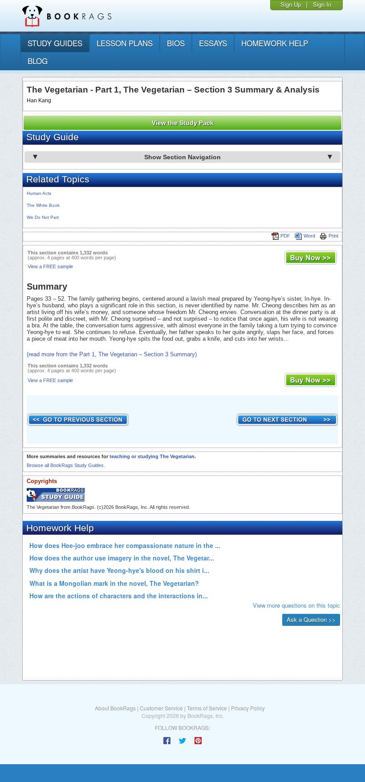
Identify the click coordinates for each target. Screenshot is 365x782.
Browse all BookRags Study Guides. (66, 465)
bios (176, 42)
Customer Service (161, 708)
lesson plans (125, 42)
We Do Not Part (43, 217)
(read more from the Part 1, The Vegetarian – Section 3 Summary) (112, 354)
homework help (274, 42)
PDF (285, 235)
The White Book (43, 205)
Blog (38, 60)
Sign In (322, 4)
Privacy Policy (248, 708)
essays (213, 42)
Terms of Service (207, 708)
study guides (55, 42)
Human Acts (39, 193)
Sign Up (290, 4)
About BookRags (115, 708)
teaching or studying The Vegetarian (152, 456)
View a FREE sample (50, 266)
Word (309, 235)
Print (333, 235)
